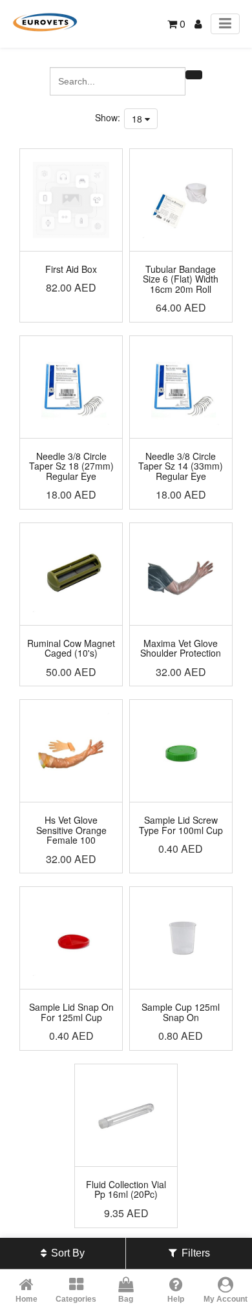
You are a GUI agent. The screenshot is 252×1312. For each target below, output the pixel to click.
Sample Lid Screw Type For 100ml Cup (181, 824)
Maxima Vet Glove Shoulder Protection (180, 648)
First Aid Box (71, 269)
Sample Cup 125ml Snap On (181, 1011)
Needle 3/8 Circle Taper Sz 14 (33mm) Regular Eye (180, 466)
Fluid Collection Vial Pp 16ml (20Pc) (126, 1189)
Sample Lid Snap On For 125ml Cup (71, 1011)
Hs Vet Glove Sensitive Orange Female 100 (71, 829)
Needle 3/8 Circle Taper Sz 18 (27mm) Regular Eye (71, 466)
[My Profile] (198, 23)
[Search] (193, 74)
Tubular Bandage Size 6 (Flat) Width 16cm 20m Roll (180, 279)
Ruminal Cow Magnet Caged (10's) (71, 648)
